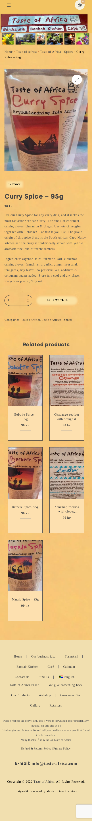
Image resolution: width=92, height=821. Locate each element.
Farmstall (71, 656)
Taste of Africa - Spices (56, 51)
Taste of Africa (26, 51)
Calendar (69, 666)
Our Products (20, 695)
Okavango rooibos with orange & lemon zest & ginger (66, 417)
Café (51, 666)
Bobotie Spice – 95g (25, 417)
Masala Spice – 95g (25, 599)
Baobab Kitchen (27, 666)
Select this (56, 300)
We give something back (65, 685)
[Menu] (12, 5)
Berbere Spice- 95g (25, 507)
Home (8, 51)
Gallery (35, 705)
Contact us (22, 677)
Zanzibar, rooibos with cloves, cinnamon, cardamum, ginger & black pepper (66, 509)
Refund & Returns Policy (36, 748)
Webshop (45, 695)
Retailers (56, 705)
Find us (43, 677)
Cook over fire (70, 695)
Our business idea (43, 656)
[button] (77, 80)
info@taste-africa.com (54, 763)
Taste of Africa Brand (24, 685)
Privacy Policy (62, 748)
